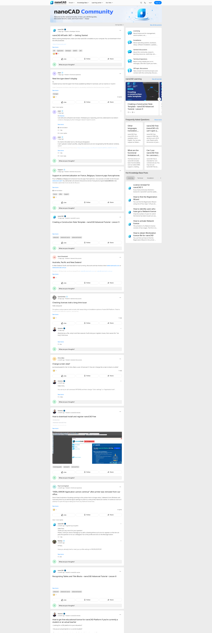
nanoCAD (61, 29)
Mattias (60, 541)
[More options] (121, 111)
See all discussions (156, 25)
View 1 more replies (57, 107)
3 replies (119, 509)
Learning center (97, 3)
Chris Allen (61, 358)
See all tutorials (157, 79)
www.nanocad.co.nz (113, 265)
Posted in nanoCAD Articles (73, 412)
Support (60, 170)
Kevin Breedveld (63, 256)
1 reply (120, 318)
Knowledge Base (82, 3)
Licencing (130, 178)
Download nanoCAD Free (59, 422)
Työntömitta (61, 297)
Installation (150, 178)
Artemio (61, 116)
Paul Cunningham (63, 486)
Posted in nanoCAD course (72, 218)
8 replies (119, 97)
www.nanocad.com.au (59, 267)
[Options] (120, 30)
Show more (158, 120)
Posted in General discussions (73, 171)
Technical (140, 178)
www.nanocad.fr (57, 181)
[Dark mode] (145, 2)
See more (55, 47)
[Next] (159, 99)
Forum (71, 3)
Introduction (56, 420)
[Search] (141, 2)
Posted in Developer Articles (72, 31)
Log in (150, 2)
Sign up (158, 3)
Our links (108, 3)
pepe (59, 73)
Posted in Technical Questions (73, 74)
